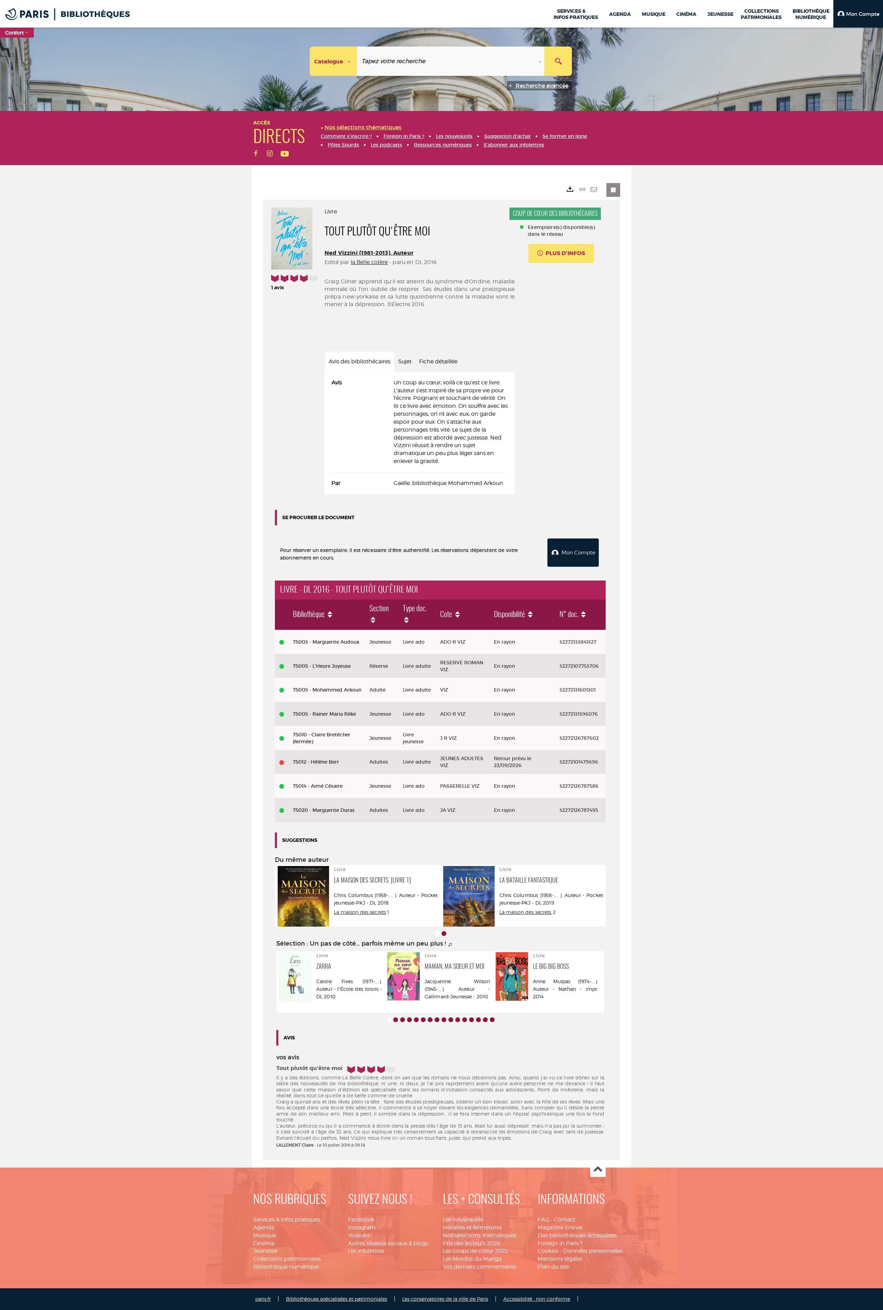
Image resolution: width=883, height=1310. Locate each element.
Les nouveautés (463, 1219)
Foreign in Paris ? (560, 1243)
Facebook (361, 1219)
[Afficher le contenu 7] (430, 1019)
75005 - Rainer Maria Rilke (324, 714)
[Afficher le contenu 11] (457, 1019)
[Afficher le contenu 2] (444, 933)
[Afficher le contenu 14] (478, 1019)
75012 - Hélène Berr (316, 762)
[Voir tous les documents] (450, 945)
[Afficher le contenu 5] (416, 1019)
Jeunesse (265, 1251)
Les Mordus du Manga (472, 1259)
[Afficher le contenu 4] (409, 1019)
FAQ (543, 1219)
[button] (858, 14)
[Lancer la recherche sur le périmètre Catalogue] (558, 61)
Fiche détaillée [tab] (438, 361)
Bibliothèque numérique (286, 1266)
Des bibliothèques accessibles (577, 1235)
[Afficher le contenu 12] (464, 1019)
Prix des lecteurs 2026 (471, 1243)
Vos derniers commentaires (479, 1266)
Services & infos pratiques (286, 1219)
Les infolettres (366, 1251)
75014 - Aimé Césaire (318, 786)
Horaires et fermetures (472, 1227)
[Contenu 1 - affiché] (437, 933)
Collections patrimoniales (287, 1259)
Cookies (548, 1251)
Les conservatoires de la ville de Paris (445, 1299)
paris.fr (263, 1299)
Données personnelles (593, 1251)
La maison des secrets (360, 912)
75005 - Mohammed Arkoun (327, 690)
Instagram (362, 1227)
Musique (264, 1235)
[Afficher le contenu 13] (471, 1019)
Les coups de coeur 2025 (475, 1251)
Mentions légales (560, 1259)
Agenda (263, 1227)
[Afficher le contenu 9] (444, 1019)
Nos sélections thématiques (479, 1235)
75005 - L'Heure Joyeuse (322, 666)
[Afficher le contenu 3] (402, 1019)
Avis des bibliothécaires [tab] (359, 361)
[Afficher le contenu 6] (423, 1019)
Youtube (359, 1235)
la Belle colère (369, 262)
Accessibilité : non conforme (536, 1299)
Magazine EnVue (560, 1227)
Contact (564, 1219)
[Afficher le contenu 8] (437, 1019)
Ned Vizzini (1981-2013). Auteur (369, 252)
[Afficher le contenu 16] (492, 1019)
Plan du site (553, 1266)
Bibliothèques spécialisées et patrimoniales (336, 1299)
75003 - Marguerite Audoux (326, 642)
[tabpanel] (419, 433)
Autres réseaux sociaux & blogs (388, 1243)
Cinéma (263, 1243)
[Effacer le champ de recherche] (540, 61)
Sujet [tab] (404, 361)
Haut (598, 1169)
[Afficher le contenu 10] (450, 1019)
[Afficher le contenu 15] (485, 1019)
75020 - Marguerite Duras (324, 810)
